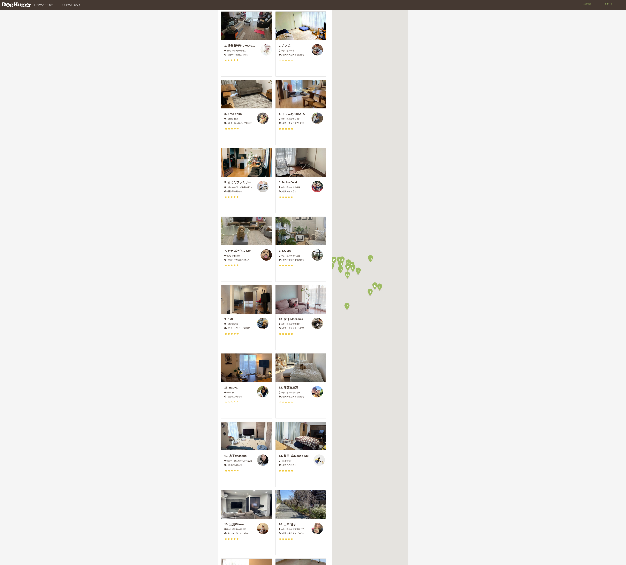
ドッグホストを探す (43, 5)
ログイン (608, 4)
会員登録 (587, 4)
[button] (370, 292)
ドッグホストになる (71, 5)
